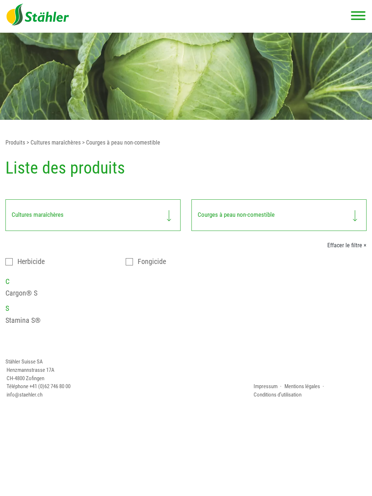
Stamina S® (23, 320)
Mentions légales (302, 386)
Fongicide (152, 261)
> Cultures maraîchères (53, 142)
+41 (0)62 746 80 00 (49, 386)
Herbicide (31, 261)
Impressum (266, 386)
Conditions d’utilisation (278, 394)
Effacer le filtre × (347, 245)
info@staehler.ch (25, 394)
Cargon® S (21, 293)
